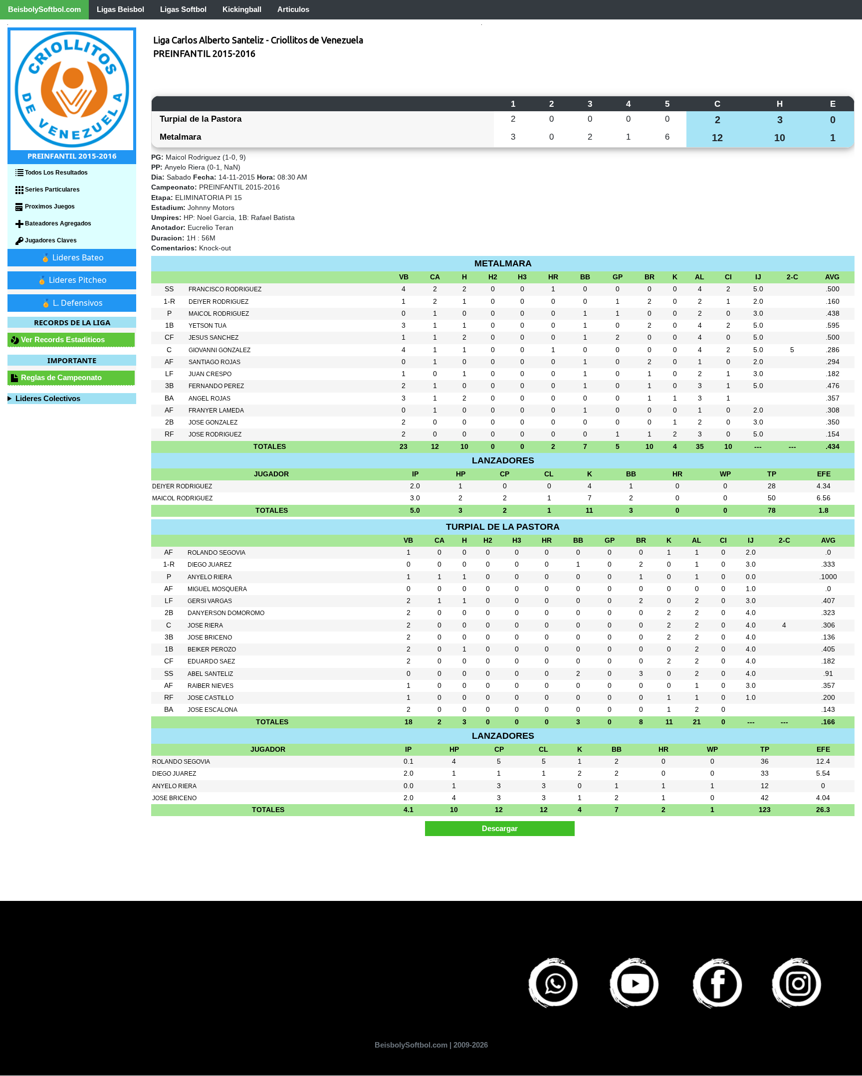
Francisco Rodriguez (225, 289)
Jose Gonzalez (213, 422)
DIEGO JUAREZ (209, 564)
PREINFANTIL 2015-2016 (204, 53)
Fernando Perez (216, 386)
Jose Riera (205, 625)
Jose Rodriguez (215, 434)
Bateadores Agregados (57, 223)
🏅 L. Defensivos (72, 302)
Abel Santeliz (210, 673)
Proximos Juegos (49, 206)
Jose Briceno (210, 637)
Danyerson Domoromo (226, 613)
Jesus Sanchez (213, 337)
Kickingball (241, 9)
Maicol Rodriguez (219, 313)
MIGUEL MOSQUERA (217, 589)
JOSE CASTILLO (210, 697)
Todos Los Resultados (55, 172)
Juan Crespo (210, 374)
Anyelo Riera (210, 577)
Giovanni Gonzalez (219, 350)
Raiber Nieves (210, 685)
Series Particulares (51, 189)
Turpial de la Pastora (200, 118)
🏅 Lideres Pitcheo (72, 279)
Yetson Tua (207, 325)
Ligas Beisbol (120, 9)
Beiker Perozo (212, 649)
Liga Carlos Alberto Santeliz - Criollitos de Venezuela (258, 40)
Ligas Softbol (183, 9)
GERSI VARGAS (210, 601)
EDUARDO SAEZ (211, 661)
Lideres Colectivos (47, 398)
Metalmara (180, 136)
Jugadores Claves (50, 240)
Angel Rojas (209, 398)
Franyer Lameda (216, 410)
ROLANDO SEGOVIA (216, 552)
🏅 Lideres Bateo (72, 257)
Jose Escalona (212, 709)
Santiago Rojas (214, 362)
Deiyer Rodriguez (218, 301)
